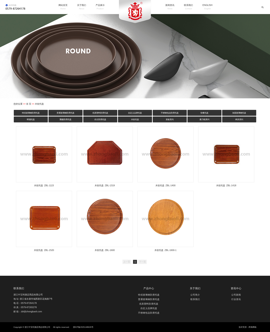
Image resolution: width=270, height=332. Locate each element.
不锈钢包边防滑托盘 (170, 113)
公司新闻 (236, 295)
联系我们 (188, 7)
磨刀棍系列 (204, 119)
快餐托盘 (204, 113)
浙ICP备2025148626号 (83, 327)
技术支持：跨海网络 (247, 327)
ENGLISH (207, 7)
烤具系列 (239, 119)
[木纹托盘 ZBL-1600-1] (165, 219)
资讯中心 (236, 288)
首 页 (28, 104)
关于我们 (81, 7)
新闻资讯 (169, 7)
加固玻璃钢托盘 (239, 113)
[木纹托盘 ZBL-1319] (104, 154)
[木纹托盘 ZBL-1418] (226, 154)
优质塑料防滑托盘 (100, 113)
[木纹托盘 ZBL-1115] (44, 154)
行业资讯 (236, 299)
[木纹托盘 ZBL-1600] (104, 219)
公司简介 (195, 295)
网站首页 (63, 7)
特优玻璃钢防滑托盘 (31, 113)
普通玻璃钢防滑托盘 (65, 113)
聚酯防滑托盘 (65, 119)
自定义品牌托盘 (135, 113)
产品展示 (100, 7)
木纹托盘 (135, 119)
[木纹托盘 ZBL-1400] (165, 154)
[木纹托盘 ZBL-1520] (44, 219)
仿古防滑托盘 (100, 119)
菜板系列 (170, 119)
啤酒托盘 (31, 119)
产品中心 (148, 288)
